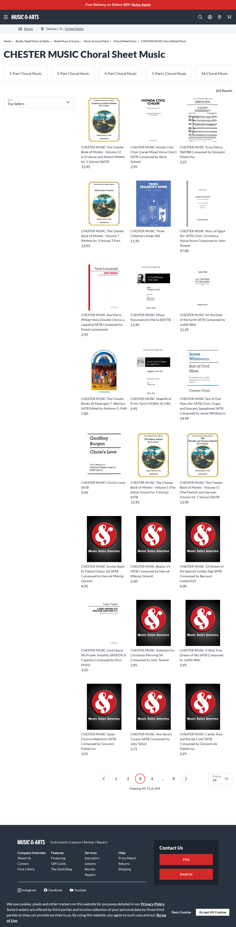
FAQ (186, 859)
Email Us (186, 874)
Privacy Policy (153, 904)
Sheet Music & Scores (66, 41)
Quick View (104, 134)
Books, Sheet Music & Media (32, 41)
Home (7, 41)
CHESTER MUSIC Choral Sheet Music (163, 41)
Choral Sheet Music (125, 41)
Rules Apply (141, 4)
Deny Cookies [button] (181, 912)
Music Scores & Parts (96, 41)
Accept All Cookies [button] (212, 912)
